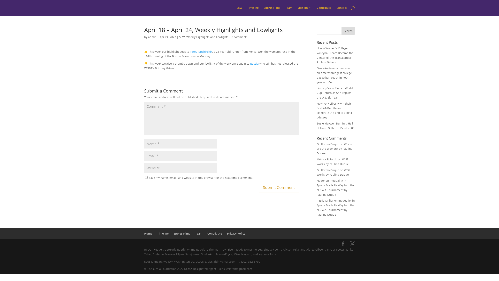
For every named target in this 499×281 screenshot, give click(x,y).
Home (148, 233)
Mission (302, 8)
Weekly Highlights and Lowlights (207, 37)
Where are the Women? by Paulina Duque (335, 148)
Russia (254, 63)
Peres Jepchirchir (201, 51)
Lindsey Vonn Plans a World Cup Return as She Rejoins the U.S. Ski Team (335, 92)
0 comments (240, 37)
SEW (239, 8)
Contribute (324, 8)
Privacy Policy (236, 233)
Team (288, 8)
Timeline (253, 8)
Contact (341, 8)
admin (152, 37)
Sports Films (272, 8)
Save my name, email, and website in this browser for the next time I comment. (201, 178)
